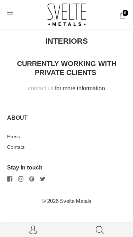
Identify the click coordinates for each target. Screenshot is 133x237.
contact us (41, 88)
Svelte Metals (76, 201)
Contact (15, 147)
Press (13, 136)
